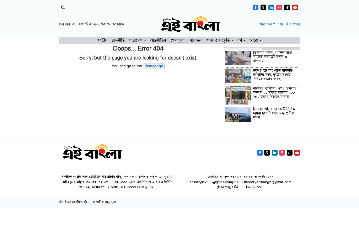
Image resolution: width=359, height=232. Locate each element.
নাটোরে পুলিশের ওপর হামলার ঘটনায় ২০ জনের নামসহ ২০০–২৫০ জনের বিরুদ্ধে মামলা (275, 92)
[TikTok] (287, 7)
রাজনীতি (118, 40)
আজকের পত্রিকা (271, 24)
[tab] (243, 48)
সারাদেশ (136, 40)
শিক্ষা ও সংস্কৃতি (218, 40)
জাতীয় (102, 40)
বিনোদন (195, 40)
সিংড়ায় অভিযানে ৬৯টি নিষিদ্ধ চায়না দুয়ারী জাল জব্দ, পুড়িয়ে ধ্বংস (274, 113)
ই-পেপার (293, 24)
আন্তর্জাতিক (158, 40)
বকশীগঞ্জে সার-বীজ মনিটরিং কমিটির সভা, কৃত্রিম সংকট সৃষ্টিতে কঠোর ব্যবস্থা (273, 74)
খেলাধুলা (177, 40)
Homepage (154, 66)
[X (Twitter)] (263, 7)
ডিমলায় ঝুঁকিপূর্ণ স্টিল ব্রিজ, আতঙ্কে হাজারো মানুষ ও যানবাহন (273, 56)
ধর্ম (240, 40)
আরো (254, 40)
